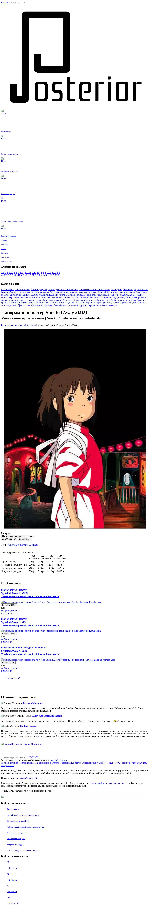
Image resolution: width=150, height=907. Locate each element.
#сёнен (30, 302)
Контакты (76, 763)
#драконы (130, 292)
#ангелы (26, 289)
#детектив (92, 292)
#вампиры (25, 292)
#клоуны (63, 294)
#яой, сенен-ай (109, 305)
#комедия (80, 294)
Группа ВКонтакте (32, 744)
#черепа (91, 305)
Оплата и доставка (61, 763)
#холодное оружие (77, 305)
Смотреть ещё (13, 678)
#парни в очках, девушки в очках (25, 300)
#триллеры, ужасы (129, 302)
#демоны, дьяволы (77, 292)
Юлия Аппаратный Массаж (47, 716)
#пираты (47, 300)
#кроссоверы (7, 297)
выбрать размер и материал (9, 611)
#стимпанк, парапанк (68, 302)
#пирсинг (57, 300)
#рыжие (141, 300)
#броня (4, 292)
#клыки (71, 294)
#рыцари (5, 302)
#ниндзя (84, 297)
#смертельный (42, 302)
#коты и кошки (135, 294)
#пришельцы (103, 300)
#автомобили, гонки (11, 289)
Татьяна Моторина (33, 703)
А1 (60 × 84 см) (9, 539)
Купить (25, 539)
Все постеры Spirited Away (23, 325)
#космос (124, 294)
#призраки (68, 300)
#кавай (42, 294)
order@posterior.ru (131, 763)
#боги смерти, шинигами (135, 289)
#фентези (48, 305)
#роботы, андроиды (120, 300)
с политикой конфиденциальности (107, 783)
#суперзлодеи (99, 302)
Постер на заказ (26, 763)
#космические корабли (108, 294)
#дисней (102, 292)
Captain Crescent (28, 726)
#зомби (34, 294)
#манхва (19, 297)
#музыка (75, 297)
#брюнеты (14, 292)
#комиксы (91, 294)
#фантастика (24, 305)
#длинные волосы (116, 292)
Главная (5, 325)
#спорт (53, 302)
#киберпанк (52, 294)
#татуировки (113, 302)
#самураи (15, 302)
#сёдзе (24, 302)
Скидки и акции (43, 763)
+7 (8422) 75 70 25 (113, 763)
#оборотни (124, 297)
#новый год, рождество (100, 297)
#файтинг (12, 305)
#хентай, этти (60, 305)
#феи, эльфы (37, 305)
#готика (64, 292)
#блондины (116, 289)
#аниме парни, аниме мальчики (80, 289)
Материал (13, 534)
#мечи (27, 297)
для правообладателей (26, 778)
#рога (133, 300)
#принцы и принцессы (85, 300)
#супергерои (85, 302)
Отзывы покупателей (92, 763)
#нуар (116, 297)
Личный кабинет (9, 763)
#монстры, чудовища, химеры (55, 297)
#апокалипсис (103, 289)
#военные (54, 292)
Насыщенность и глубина (13, 536)
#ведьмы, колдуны (39, 292)
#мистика (35, 297)
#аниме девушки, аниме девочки (47, 289)
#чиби (98, 305)
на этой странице (59, 760)
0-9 (2, 272)
